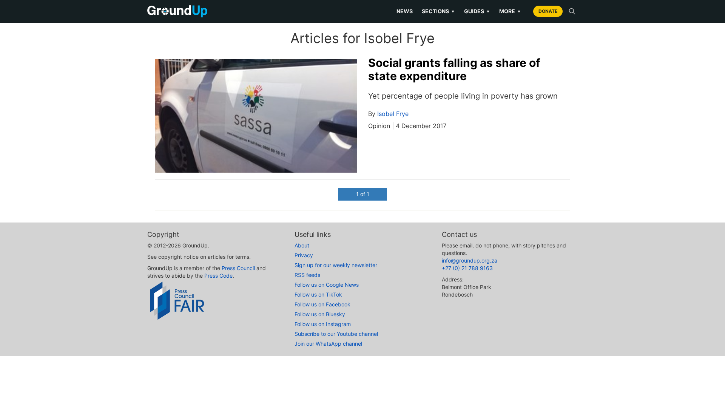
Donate (547, 11)
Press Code (218, 275)
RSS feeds (307, 275)
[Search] (572, 11)
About (302, 245)
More (510, 11)
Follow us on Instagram (323, 324)
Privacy (304, 255)
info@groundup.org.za (469, 260)
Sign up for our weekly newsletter (336, 265)
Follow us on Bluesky (320, 314)
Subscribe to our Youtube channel (336, 334)
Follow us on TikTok (318, 294)
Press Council (238, 268)
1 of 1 (362, 194)
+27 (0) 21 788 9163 (467, 268)
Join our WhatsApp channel (328, 343)
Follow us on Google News (327, 284)
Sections (438, 11)
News (404, 11)
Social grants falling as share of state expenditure (454, 69)
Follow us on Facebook (322, 304)
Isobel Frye (393, 113)
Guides (477, 11)
